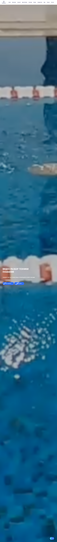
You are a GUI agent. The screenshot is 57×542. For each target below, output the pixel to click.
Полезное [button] (48, 2)
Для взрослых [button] (14, 2)
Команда (34, 2)
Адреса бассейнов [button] (24, 2)
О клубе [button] (9, 2)
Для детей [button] (19, 2)
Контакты (52, 2)
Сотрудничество (39, 2)
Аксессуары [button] (30, 2)
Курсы (44, 2)
